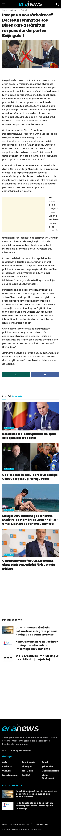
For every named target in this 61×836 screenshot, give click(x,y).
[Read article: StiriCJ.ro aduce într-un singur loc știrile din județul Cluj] (7, 658)
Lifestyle (27, 766)
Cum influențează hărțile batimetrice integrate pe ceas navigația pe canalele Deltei (36, 631)
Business (7, 766)
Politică (24, 10)
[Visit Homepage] (30, 4)
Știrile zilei (47, 766)
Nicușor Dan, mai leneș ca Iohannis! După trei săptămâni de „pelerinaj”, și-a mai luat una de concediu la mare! (30, 520)
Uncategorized (50, 770)
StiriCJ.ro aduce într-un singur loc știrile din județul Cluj (37, 657)
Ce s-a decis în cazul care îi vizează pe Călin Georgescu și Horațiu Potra (30, 477)
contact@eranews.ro (20, 750)
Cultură (6, 770)
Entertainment (10, 775)
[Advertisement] (30, 74)
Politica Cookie (41, 824)
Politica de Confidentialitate (15, 824)
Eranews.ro (13, 829)
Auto (5, 762)
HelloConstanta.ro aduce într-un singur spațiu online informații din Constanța (37, 645)
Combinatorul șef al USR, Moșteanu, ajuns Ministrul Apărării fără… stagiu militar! (28, 565)
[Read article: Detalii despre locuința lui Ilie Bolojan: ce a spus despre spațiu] (30, 416)
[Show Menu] (3, 4)
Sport (45, 762)
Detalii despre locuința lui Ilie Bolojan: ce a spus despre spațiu (29, 436)
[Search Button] (57, 4)
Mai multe (14, 10)
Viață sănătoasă (48, 777)
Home (4, 10)
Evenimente (28, 762)
